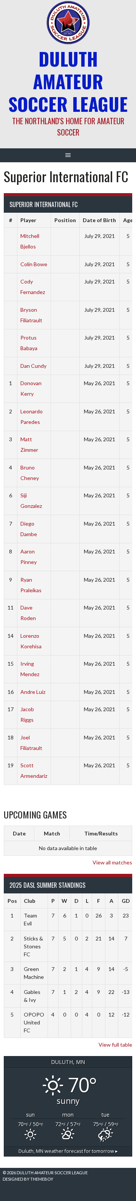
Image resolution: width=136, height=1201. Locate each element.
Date (19, 833)
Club (29, 901)
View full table (115, 1044)
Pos (12, 901)
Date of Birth (99, 220)
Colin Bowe (33, 264)
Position (65, 220)
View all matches (112, 862)
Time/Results (101, 833)
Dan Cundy (33, 366)
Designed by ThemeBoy (28, 1179)
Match (52, 833)
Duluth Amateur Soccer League (68, 81)
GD (126, 901)
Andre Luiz (32, 692)
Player (28, 220)
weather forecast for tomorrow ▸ (68, 1151)
